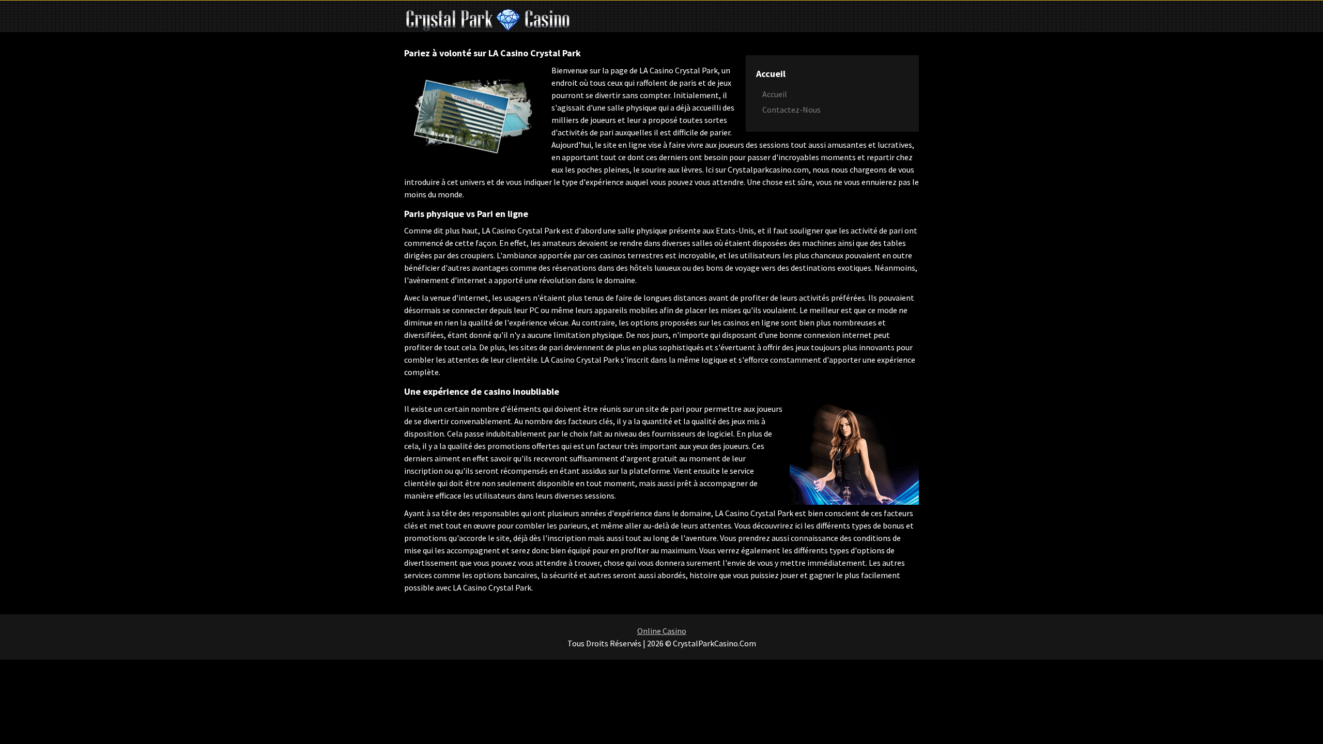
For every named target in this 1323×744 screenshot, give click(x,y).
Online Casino (661, 631)
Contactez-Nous (791, 109)
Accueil (774, 94)
